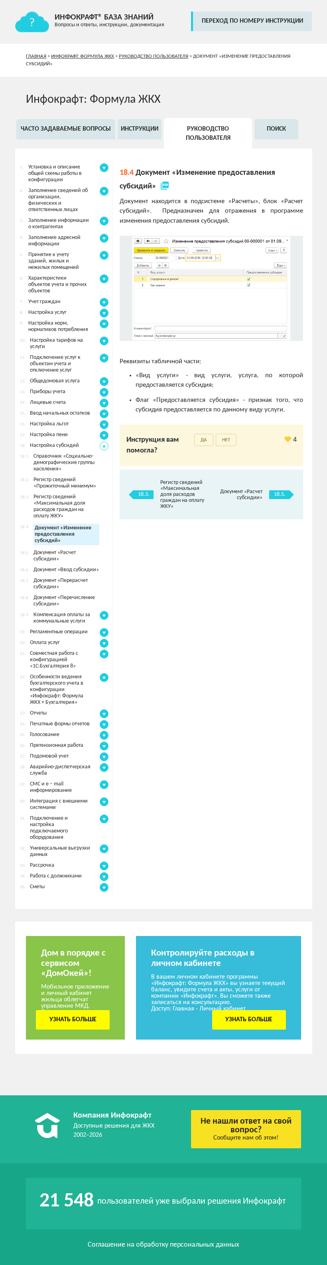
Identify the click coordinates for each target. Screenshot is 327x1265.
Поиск (276, 129)
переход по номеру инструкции (252, 21)
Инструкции (139, 129)
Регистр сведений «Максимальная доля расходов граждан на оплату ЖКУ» (182, 494)
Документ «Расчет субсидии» (241, 495)
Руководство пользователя (153, 56)
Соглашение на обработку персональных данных (163, 1245)
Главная (36, 56)
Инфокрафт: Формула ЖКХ (82, 56)
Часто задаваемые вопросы (66, 129)
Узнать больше (73, 1019)
